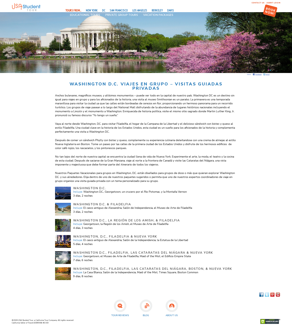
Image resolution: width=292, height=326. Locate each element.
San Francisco (119, 10)
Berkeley (157, 10)
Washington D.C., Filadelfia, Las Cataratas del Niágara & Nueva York (143, 253)
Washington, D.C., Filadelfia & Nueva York (115, 236)
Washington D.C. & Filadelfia (102, 204)
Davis (170, 10)
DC (103, 10)
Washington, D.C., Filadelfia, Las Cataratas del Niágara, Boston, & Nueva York (152, 269)
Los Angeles (139, 10)
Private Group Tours (121, 15)
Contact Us (258, 3)
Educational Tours (85, 15)
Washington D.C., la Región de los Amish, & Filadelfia (126, 220)
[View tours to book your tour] (270, 11)
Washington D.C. (89, 188)
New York (92, 10)
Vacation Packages (158, 15)
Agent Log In (273, 3)
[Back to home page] (26, 10)
